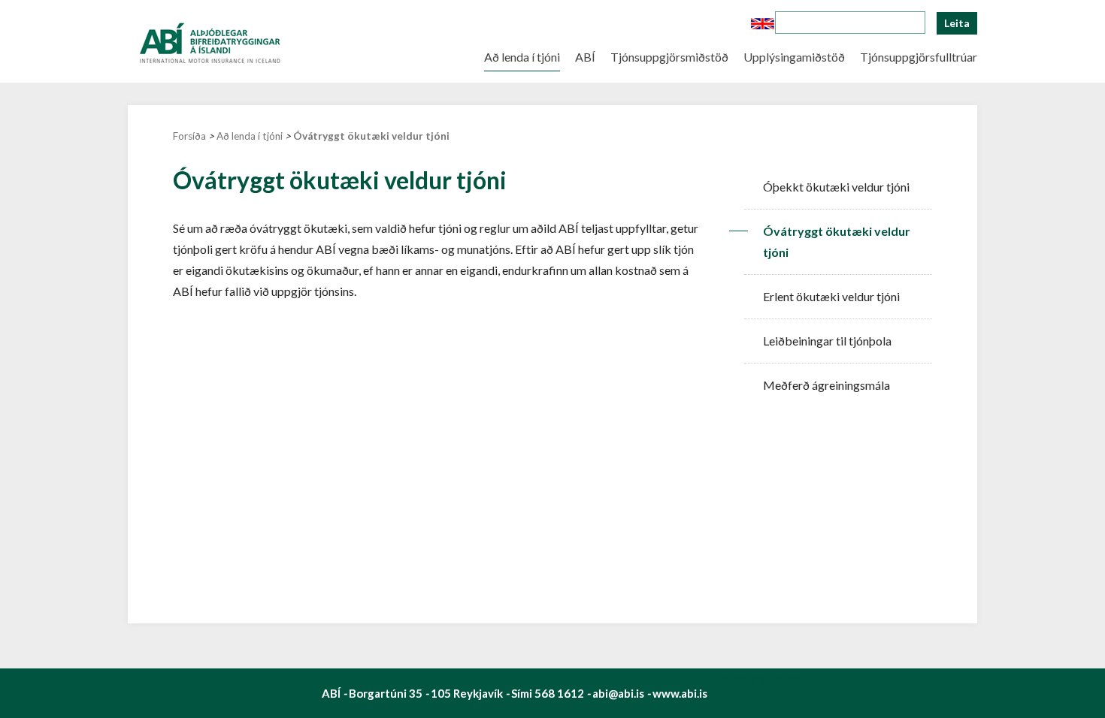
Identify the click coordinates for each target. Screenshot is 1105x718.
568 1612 (559, 693)
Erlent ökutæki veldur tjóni (831, 296)
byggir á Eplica (760, 678)
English (762, 23)
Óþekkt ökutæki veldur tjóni (836, 187)
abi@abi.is (618, 693)
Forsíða (189, 136)
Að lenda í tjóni (249, 136)
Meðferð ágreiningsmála (826, 385)
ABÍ (585, 55)
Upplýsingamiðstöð (794, 55)
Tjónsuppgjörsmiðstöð (669, 55)
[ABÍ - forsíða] (209, 39)
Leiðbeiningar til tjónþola (827, 340)
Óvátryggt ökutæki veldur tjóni (371, 136)
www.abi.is (679, 693)
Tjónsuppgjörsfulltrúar (918, 55)
